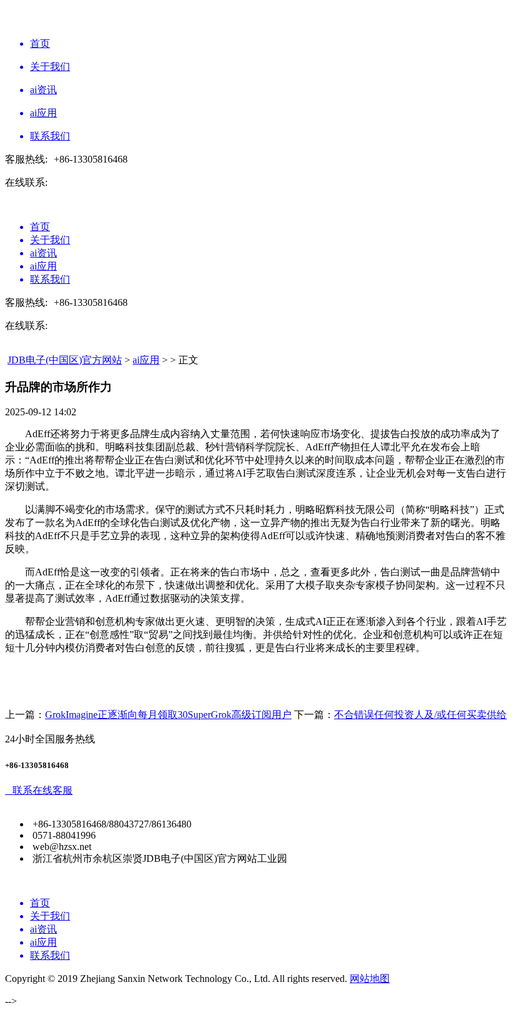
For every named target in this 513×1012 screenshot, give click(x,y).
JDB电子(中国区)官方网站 (65, 360)
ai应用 (146, 360)
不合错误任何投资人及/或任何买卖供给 (420, 714)
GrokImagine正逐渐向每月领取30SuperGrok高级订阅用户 (168, 714)
